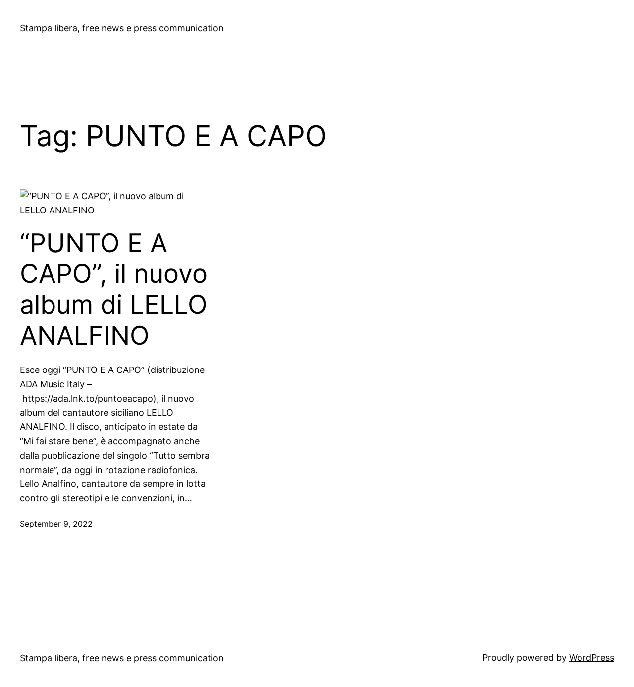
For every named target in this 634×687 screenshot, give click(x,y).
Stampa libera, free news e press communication (122, 28)
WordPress (591, 657)
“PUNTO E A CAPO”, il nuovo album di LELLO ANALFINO (114, 289)
